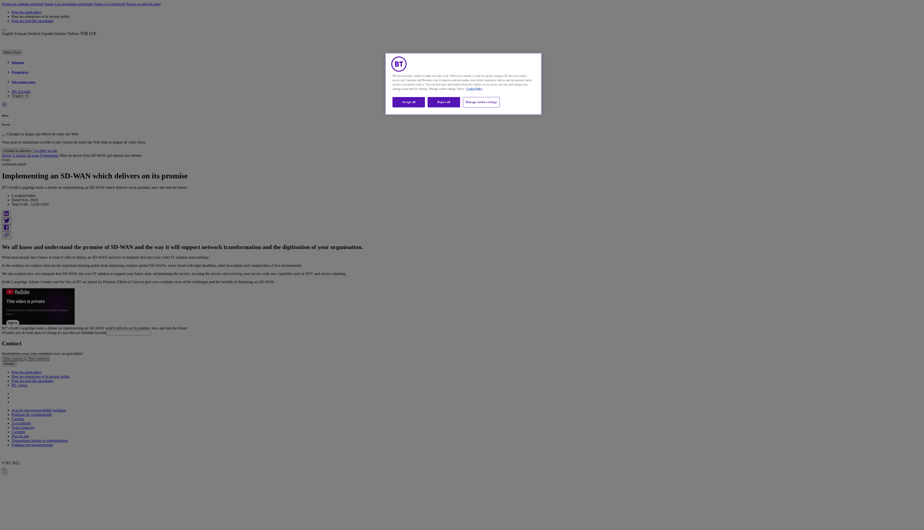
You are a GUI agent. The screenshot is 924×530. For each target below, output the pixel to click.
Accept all (409, 102)
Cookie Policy (474, 89)
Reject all (443, 102)
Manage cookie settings (481, 102)
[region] (463, 84)
